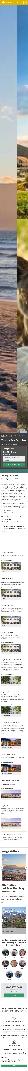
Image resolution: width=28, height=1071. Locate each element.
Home (2, 435)
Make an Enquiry (14, 464)
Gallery (23, 432)
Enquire (14, 995)
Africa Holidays (9, 435)
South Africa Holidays (18, 435)
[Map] (14, 541)
